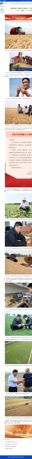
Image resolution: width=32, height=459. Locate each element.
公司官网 (6, 3)
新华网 (1, 6)
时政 (3, 6)
